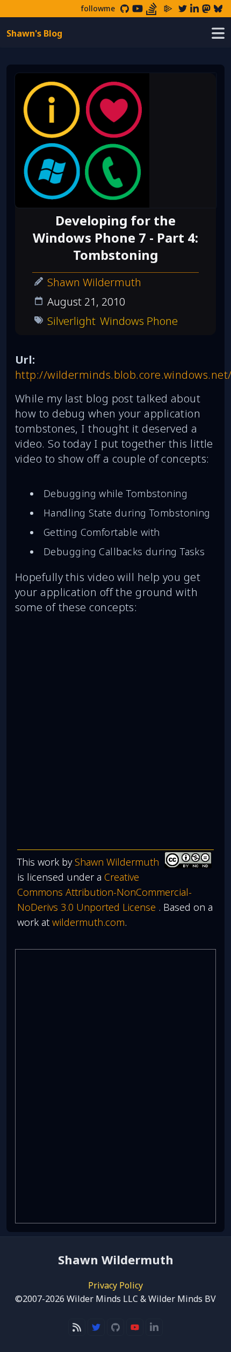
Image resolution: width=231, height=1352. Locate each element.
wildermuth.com (88, 922)
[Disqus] (115, 1086)
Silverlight (71, 321)
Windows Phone (139, 321)
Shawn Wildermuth (94, 282)
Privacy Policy (115, 1285)
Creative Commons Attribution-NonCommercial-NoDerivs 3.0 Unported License (104, 892)
